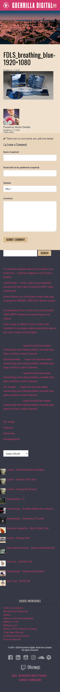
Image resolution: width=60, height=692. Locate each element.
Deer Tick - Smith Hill (18, 581)
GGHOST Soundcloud (30, 680)
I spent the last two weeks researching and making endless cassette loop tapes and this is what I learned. (28, 349)
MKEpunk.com (10, 625)
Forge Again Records (13, 632)
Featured (8, 427)
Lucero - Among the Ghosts (22, 489)
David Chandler (11, 359)
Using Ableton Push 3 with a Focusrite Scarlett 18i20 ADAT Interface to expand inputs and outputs (28, 314)
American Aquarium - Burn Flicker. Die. (28, 528)
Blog (30, 27)
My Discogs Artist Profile (33, 675)
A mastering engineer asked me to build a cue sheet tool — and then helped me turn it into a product (28, 273)
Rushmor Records (12, 639)
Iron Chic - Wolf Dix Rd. (19, 561)
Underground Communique (16, 635)
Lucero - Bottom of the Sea (21, 479)
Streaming (8, 433)
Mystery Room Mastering (15, 611)
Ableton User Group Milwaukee (18, 618)
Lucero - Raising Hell (18, 538)
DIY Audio (8, 421)
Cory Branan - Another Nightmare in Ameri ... (31, 508)
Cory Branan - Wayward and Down (25, 571)
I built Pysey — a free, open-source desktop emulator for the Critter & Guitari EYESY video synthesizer (28, 286)
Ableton (7, 614)
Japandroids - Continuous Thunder (25, 518)
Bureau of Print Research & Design (20, 628)
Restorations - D (15, 499)
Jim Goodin (9, 386)
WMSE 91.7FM (10, 621)
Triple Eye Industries (13, 607)
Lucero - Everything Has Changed (25, 469)
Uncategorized (11, 439)
